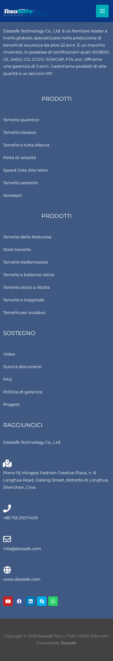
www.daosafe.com (21, 579)
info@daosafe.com (22, 548)
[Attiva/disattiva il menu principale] (102, 11)
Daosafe (68, 643)
